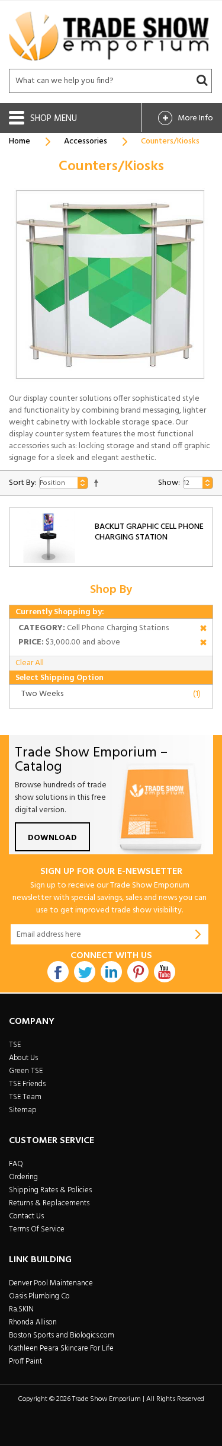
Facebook (58, 971)
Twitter (84, 971)
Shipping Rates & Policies (50, 1190)
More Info (195, 118)
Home (19, 141)
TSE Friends (27, 1084)
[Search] (201, 80)
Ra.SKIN (21, 1309)
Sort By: (23, 483)
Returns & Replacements (49, 1203)
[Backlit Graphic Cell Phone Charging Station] (49, 537)
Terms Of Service (37, 1229)
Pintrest (138, 971)
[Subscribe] (198, 934)
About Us (23, 1058)
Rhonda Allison (33, 1322)
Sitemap (23, 1110)
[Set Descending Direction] (96, 483)
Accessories (85, 141)
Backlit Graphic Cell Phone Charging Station (149, 532)
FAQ (16, 1164)
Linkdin (111, 971)
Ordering (23, 1177)
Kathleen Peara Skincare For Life (61, 1348)
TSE (15, 1045)
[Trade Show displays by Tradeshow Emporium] (109, 36)
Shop (42, 118)
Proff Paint (25, 1361)
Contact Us (26, 1216)
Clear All (29, 663)
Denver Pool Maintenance (51, 1283)
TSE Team (25, 1097)
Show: (169, 483)
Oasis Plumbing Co (39, 1296)
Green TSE (26, 1071)
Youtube (164, 971)
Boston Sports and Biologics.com (61, 1335)
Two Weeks (42, 694)
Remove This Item (203, 630)
